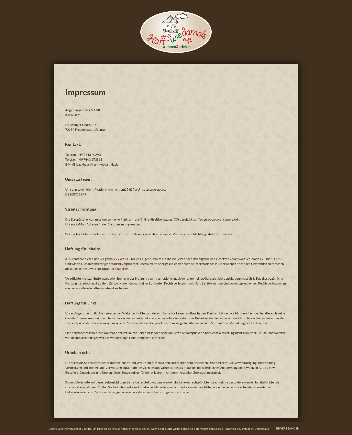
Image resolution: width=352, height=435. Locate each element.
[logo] (176, 32)
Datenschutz (262, 428)
